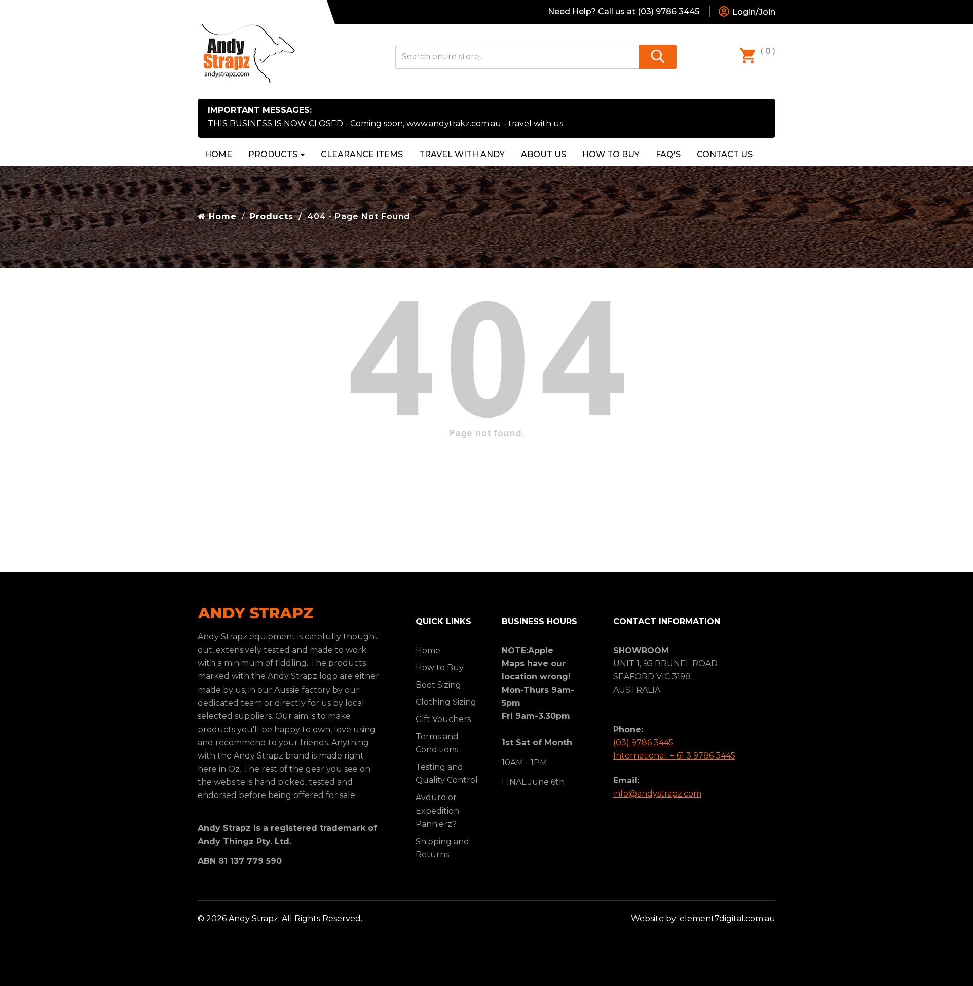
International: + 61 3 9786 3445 (674, 756)
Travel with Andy (462, 154)
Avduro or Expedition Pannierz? (437, 810)
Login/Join (752, 12)
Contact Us (725, 154)
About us (543, 154)
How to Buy (611, 154)
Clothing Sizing (446, 702)
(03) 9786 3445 (643, 742)
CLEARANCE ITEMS (362, 154)
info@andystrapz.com (657, 794)
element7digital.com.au (727, 918)
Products (274, 154)
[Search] (658, 57)
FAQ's (668, 154)
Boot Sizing (438, 685)
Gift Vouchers (443, 719)
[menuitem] (362, 154)
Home (218, 154)
